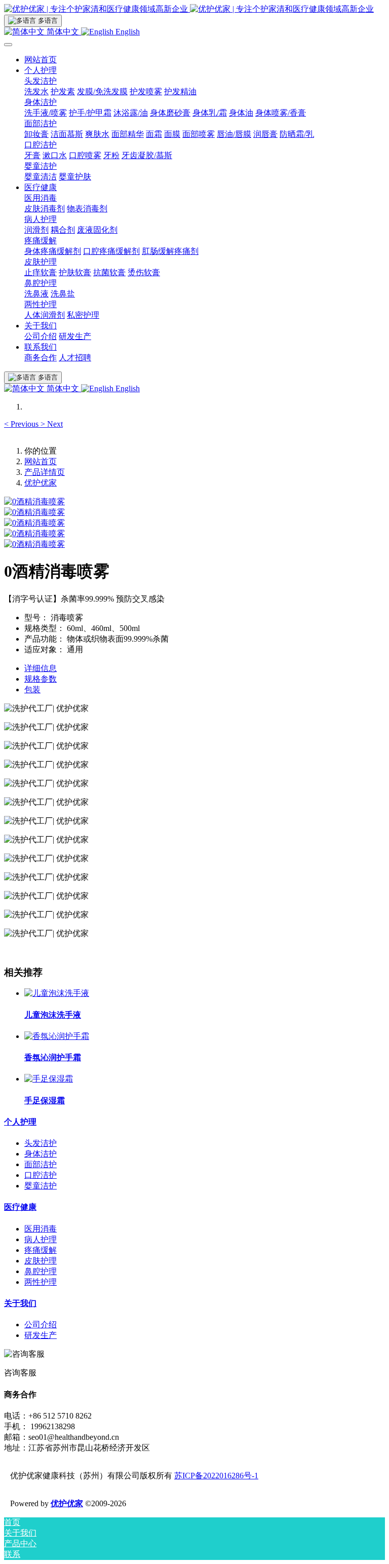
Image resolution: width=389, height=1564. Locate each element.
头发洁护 (40, 1143)
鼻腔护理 (40, 1271)
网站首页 (40, 59)
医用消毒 (40, 1228)
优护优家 (40, 482)
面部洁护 (40, 1164)
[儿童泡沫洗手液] (56, 993)
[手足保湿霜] (48, 1078)
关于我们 (20, 1303)
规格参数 (40, 679)
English (126, 31)
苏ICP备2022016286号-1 (216, 1475)
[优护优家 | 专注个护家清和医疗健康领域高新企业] (194, 9)
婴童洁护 (40, 1185)
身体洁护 (40, 1153)
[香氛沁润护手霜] (56, 1036)
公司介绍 (40, 1324)
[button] (22, 424)
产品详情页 (44, 472)
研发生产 (40, 1335)
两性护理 (40, 1282)
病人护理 (40, 1239)
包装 (32, 689)
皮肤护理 (40, 1260)
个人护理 (20, 1122)
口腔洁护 (40, 1175)
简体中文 (63, 31)
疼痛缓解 (40, 1250)
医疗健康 (20, 1207)
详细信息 (40, 668)
